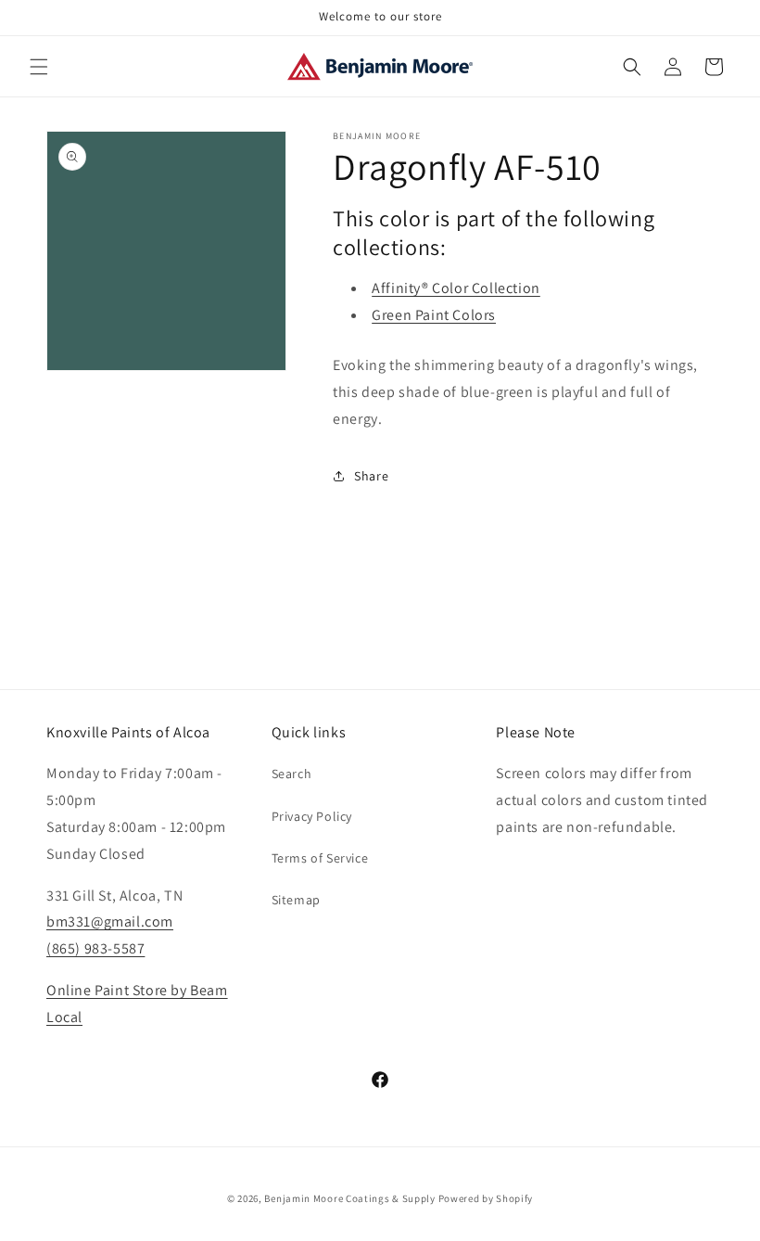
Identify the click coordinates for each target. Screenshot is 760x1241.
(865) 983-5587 (95, 948)
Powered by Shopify (486, 1198)
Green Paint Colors (434, 315)
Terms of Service (320, 858)
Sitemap (296, 899)
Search (292, 773)
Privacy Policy (312, 816)
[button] (39, 66)
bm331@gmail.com (109, 921)
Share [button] (371, 475)
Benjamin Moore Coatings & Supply (349, 1198)
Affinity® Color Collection (456, 288)
